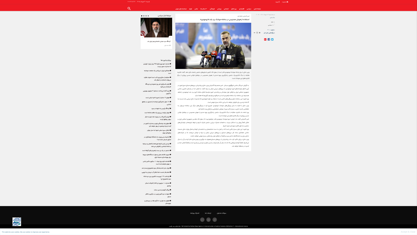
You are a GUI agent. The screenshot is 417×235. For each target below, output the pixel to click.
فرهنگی (212, 9)
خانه (272, 22)
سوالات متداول (221, 213)
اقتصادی (241, 9)
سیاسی (249, 9)
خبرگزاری (231, 85)
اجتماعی (226, 9)
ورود (277, 2)
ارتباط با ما (208, 213)
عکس (196, 9)
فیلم (190, 9)
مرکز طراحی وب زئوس (174, 226)
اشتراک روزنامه (194, 213)
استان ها (203, 9)
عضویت (284, 2)
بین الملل (234, 9)
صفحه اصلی (257, 9)
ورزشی (219, 9)
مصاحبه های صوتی (181, 9)
